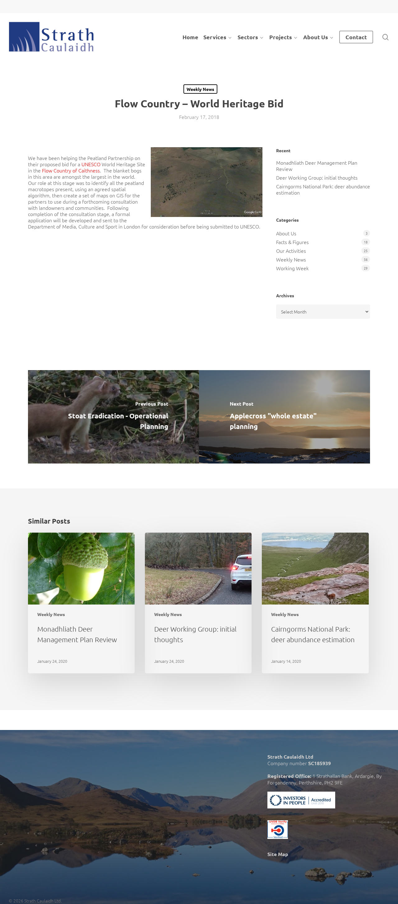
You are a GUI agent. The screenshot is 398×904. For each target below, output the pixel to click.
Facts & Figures (292, 242)
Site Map (277, 854)
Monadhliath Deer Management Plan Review (316, 165)
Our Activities (291, 250)
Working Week (292, 268)
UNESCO (91, 164)
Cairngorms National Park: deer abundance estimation (323, 189)
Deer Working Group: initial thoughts (317, 177)
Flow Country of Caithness (71, 170)
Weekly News (200, 89)
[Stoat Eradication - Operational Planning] (113, 417)
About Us (286, 233)
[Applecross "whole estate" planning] (284, 417)
